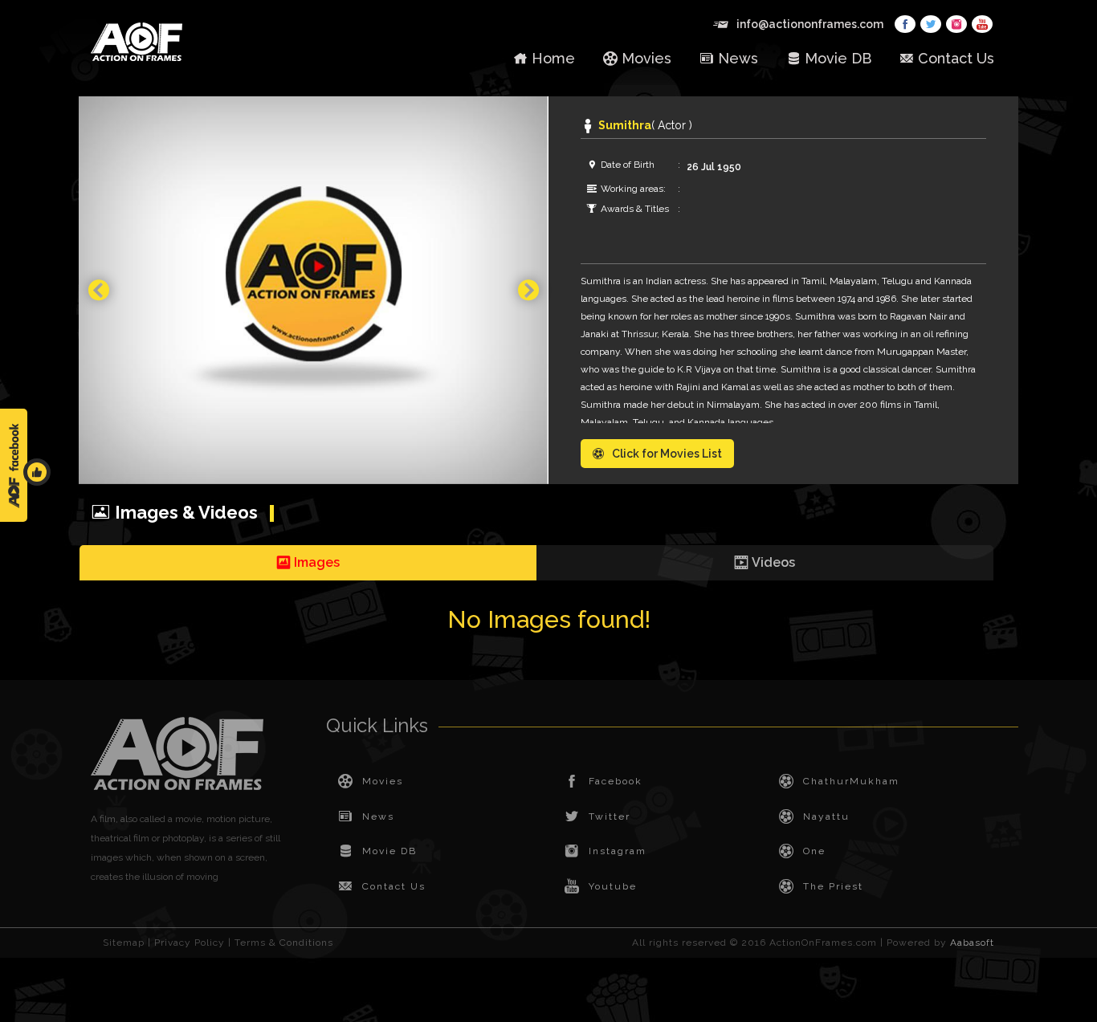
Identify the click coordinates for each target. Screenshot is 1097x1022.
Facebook (615, 781)
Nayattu (826, 816)
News (738, 58)
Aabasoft (972, 942)
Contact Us (956, 58)
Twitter (609, 816)
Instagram (617, 851)
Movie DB (838, 58)
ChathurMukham (851, 781)
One (814, 851)
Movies (646, 58)
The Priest (833, 886)
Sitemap (124, 942)
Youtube (613, 886)
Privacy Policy (189, 942)
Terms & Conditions (283, 942)
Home (553, 58)
